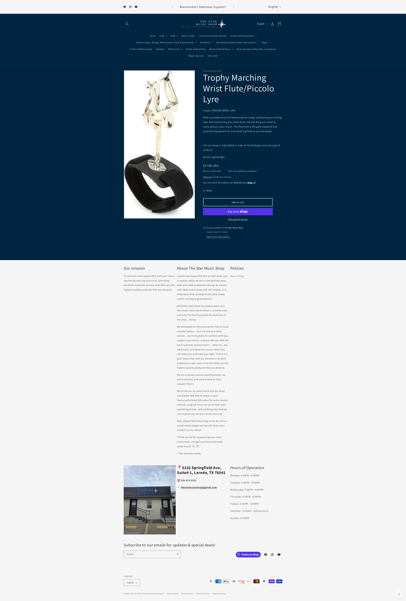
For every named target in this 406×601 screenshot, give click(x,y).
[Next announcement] (233, 7)
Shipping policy (219, 593)
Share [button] (209, 190)
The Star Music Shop (138, 594)
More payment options (238, 219)
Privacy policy (187, 593)
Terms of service (203, 593)
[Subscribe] (177, 554)
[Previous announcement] (172, 7)
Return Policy (237, 276)
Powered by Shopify (156, 594)
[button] (127, 23)
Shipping (207, 177)
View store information (218, 236)
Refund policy (172, 593)
